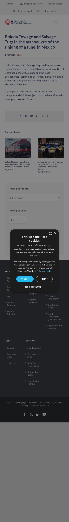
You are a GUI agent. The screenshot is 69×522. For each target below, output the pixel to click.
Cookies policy (45, 271)
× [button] (55, 233)
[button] (34, 287)
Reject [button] (44, 279)
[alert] (34, 261)
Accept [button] (25, 279)
